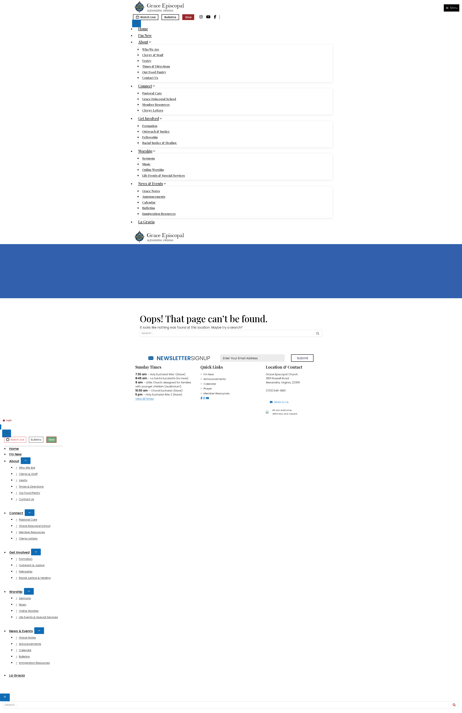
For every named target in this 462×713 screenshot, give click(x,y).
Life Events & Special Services (163, 175)
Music (146, 164)
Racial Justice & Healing (159, 143)
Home (143, 28)
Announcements (153, 196)
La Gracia (146, 221)
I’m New (145, 35)
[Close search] (5, 697)
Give (188, 17)
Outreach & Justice (156, 131)
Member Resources (156, 104)
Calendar (149, 202)
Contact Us (150, 78)
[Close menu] (0, 427)
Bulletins (170, 17)
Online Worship (153, 170)
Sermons (148, 158)
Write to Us (281, 402)
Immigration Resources (159, 214)
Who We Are (150, 49)
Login (9, 420)
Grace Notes (151, 191)
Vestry (146, 61)
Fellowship (150, 137)
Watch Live (148, 17)
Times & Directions (156, 66)
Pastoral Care (152, 93)
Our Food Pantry (154, 72)
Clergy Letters (152, 110)
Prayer (208, 388)
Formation (149, 126)
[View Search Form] (136, 23)
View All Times (144, 399)
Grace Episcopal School (159, 99)
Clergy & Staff (152, 55)
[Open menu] (451, 8)
